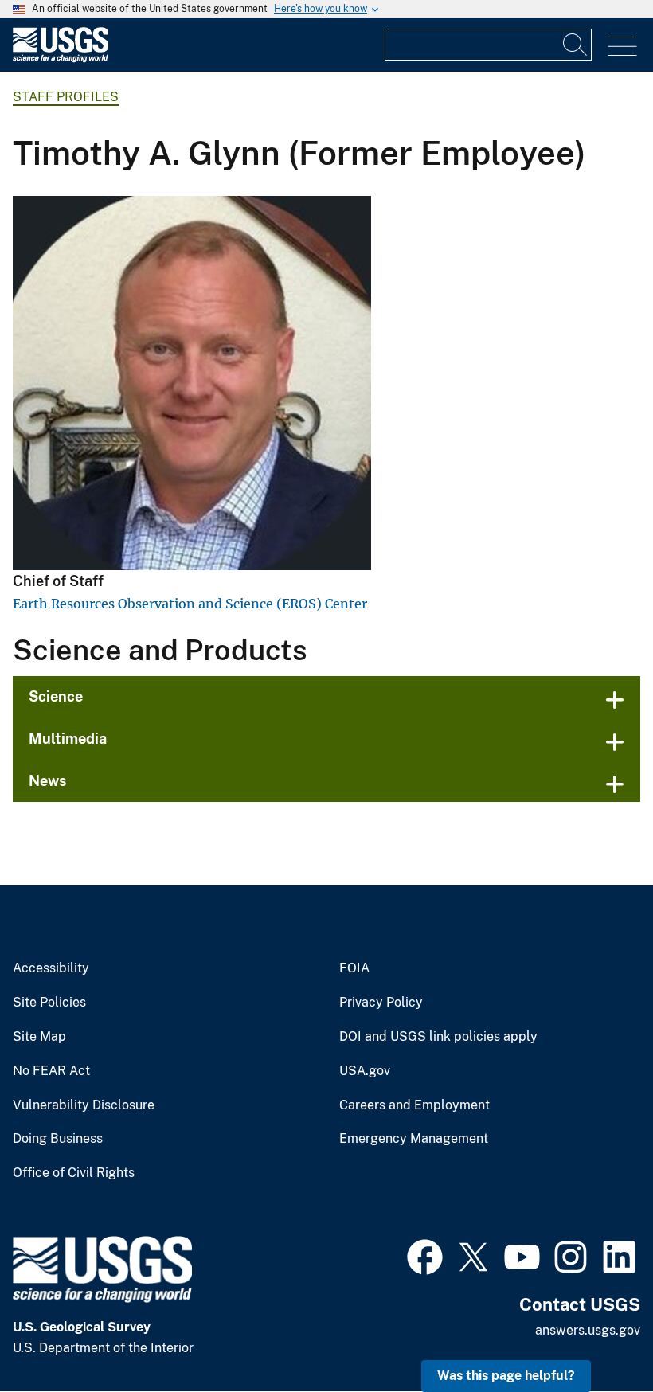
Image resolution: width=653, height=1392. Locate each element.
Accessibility (51, 968)
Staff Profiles (66, 96)
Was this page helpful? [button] (506, 1375)
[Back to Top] (595, 1334)
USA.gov (364, 1071)
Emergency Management (413, 1139)
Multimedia (68, 738)
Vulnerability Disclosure (83, 1105)
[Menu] (622, 46)
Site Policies (49, 1002)
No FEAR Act (51, 1071)
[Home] (60, 58)
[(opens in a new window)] (425, 1255)
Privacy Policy (381, 1002)
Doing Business (58, 1139)
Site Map (39, 1037)
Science (56, 696)
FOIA (354, 968)
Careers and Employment (414, 1105)
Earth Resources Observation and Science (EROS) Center (190, 604)
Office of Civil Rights (74, 1173)
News (48, 780)
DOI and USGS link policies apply (438, 1037)
